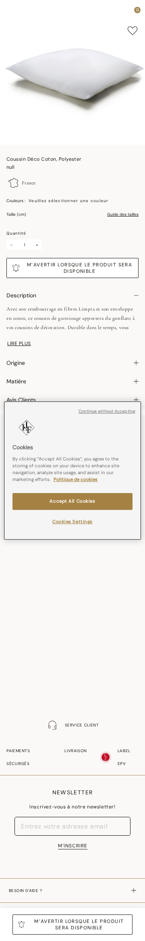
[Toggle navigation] (13, 12)
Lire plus (19, 343)
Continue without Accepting (107, 411)
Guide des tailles (123, 215)
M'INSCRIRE (72, 846)
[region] (72, 470)
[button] (122, 12)
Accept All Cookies (72, 501)
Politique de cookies (75, 480)
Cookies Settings (72, 522)
